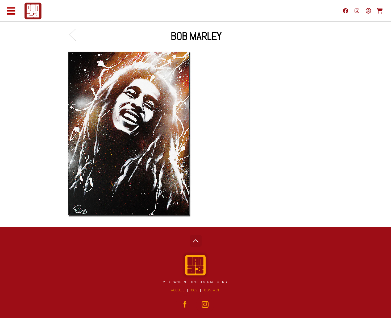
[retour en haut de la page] (195, 239)
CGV (194, 290)
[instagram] (356, 10)
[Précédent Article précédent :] (75, 35)
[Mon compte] (368, 10)
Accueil (177, 290)
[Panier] (379, 10)
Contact (211, 290)
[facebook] (345, 10)
